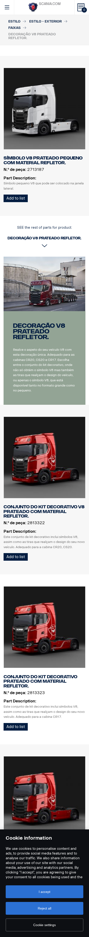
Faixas (14, 28)
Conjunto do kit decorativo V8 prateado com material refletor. (44, 512)
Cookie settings (44, 925)
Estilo (14, 21)
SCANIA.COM (50, 4)
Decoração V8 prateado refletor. (39, 331)
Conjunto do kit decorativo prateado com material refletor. (40, 681)
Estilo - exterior (45, 21)
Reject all (44, 908)
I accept (44, 892)
